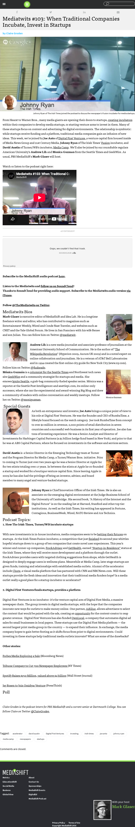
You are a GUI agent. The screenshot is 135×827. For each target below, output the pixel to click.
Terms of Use (74, 822)
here (62, 276)
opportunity (82, 613)
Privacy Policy (58, 822)
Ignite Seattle (20, 381)
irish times (89, 733)
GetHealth (74, 547)
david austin (34, 733)
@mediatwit (68, 334)
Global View (8, 794)
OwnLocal (78, 617)
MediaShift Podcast (37, 798)
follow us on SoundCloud (57, 286)
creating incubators (120, 119)
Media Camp (61, 147)
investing (74, 733)
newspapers (25, 739)
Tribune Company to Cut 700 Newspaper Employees (35, 665)
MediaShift (15, 772)
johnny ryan (118, 733)
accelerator (17, 733)
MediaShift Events (37, 790)
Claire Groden (14, 33)
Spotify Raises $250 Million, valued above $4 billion (34, 675)
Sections (4, 4)
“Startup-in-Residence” (106, 547)
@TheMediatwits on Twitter (30, 305)
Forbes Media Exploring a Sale (21, 655)
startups (40, 739)
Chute (16, 570)
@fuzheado (38, 367)
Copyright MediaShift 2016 (64, 825)
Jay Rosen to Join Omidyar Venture (24, 685)
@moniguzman (31, 399)
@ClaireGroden (40, 711)
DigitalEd (33, 794)
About (31, 777)
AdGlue (91, 608)
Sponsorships (35, 786)
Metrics (6, 777)
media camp (8, 739)
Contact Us (34, 781)
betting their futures (110, 534)
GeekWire (14, 376)
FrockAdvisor (54, 547)
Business (7, 790)
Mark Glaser (123, 806)
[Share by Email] (118, 12)
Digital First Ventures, (72, 138)
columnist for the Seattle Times (49, 372)
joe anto (103, 733)
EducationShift (10, 781)
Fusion (105, 142)
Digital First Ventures (55, 733)
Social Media (8, 786)
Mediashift (27, 4)
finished (94, 538)
